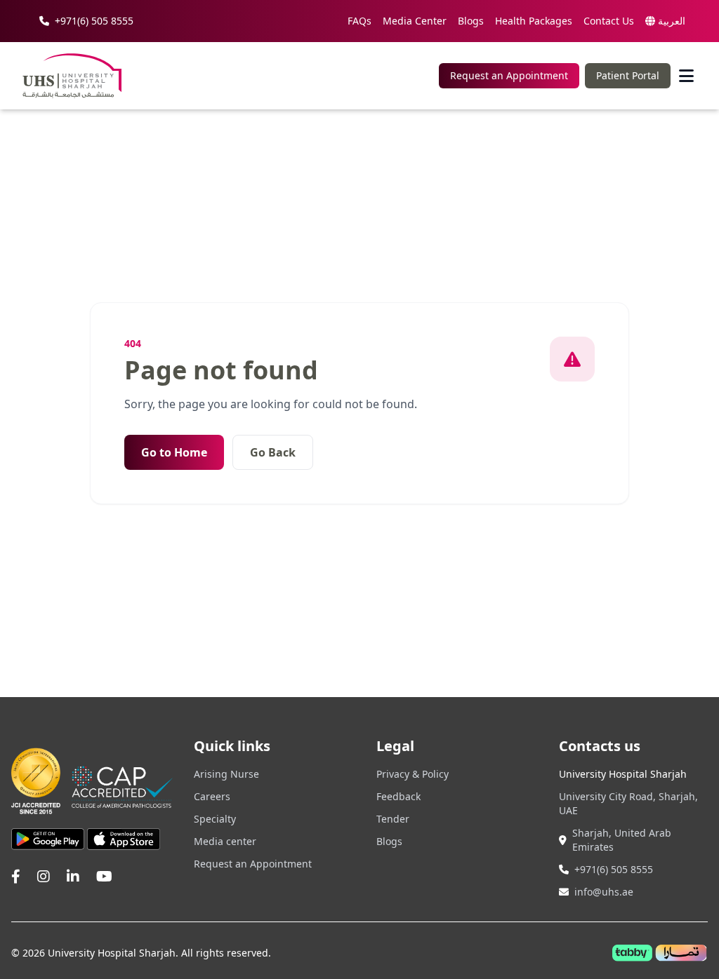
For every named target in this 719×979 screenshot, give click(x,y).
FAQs (359, 20)
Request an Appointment (509, 75)
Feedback (398, 796)
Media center (225, 841)
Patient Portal (627, 75)
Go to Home (174, 452)
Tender (392, 818)
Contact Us (608, 20)
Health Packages (533, 20)
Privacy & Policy (412, 774)
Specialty (215, 818)
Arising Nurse (226, 774)
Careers (212, 796)
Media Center (415, 20)
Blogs (471, 20)
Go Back (273, 452)
